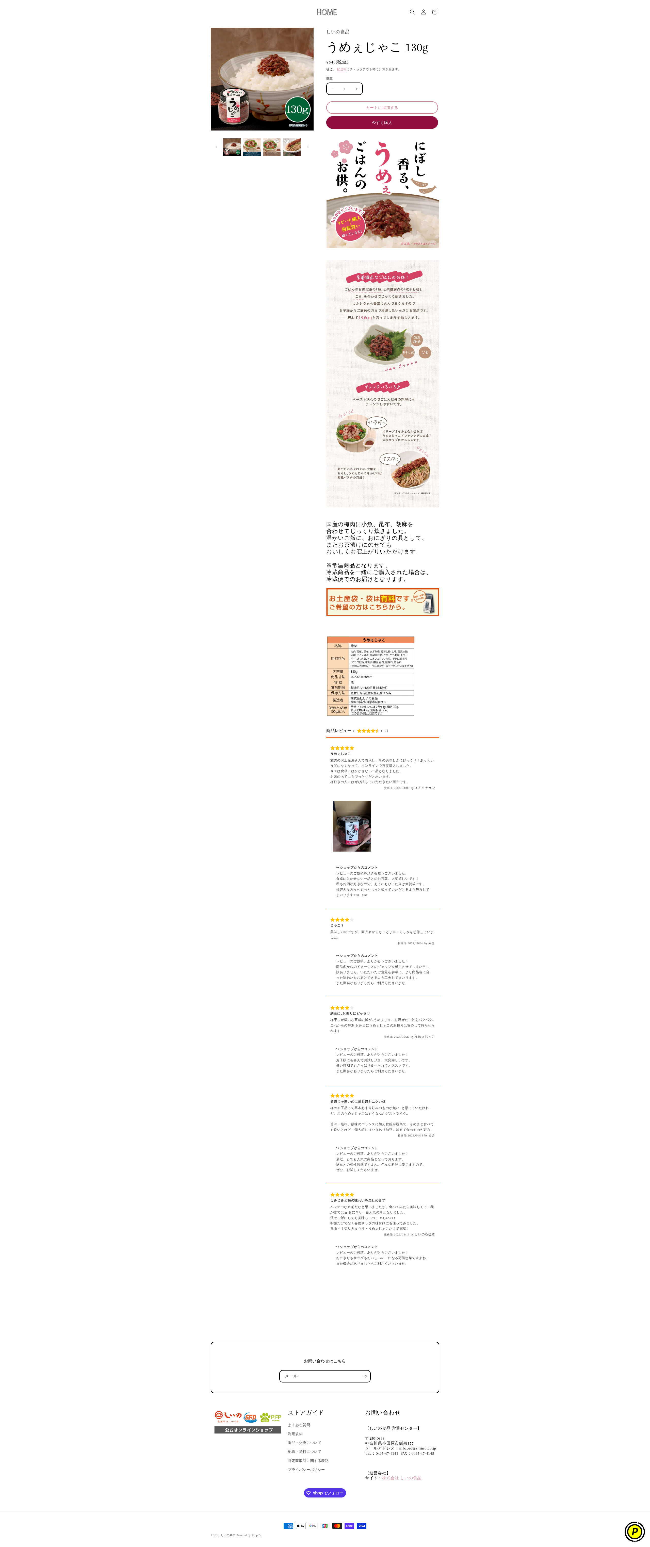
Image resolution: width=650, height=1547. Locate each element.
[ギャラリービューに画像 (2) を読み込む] (252, 147)
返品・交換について (304, 1443)
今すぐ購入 (382, 123)
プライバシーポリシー (306, 1470)
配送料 (342, 69)
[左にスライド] (216, 147)
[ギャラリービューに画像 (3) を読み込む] (272, 147)
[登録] (364, 1376)
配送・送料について (304, 1452)
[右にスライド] (308, 147)
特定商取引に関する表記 (308, 1461)
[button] (412, 12)
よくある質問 (299, 1425)
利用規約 (295, 1434)
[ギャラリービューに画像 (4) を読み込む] (292, 147)
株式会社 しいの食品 (401, 1478)
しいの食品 (228, 1535)
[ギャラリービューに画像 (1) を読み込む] (232, 147)
